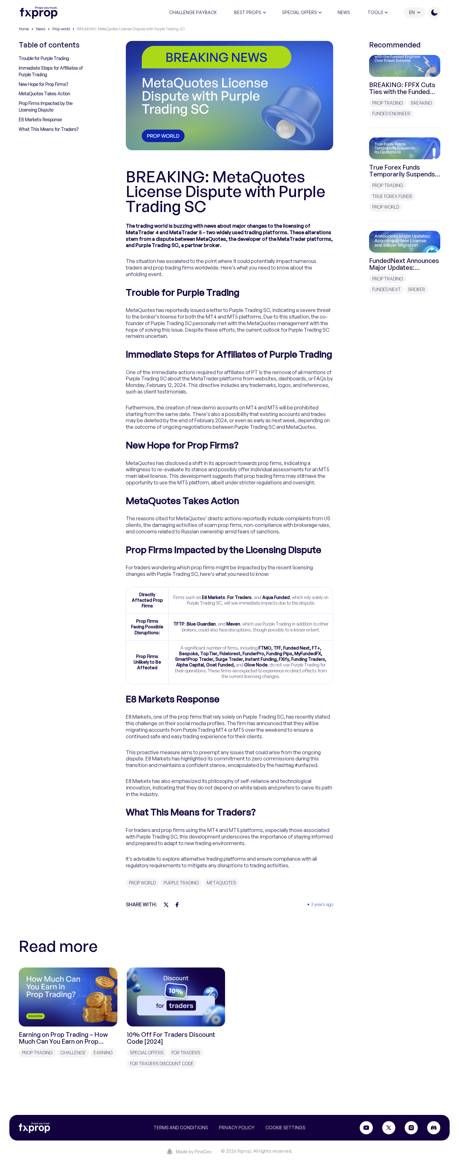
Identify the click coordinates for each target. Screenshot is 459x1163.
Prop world (61, 29)
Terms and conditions (181, 1127)
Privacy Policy (236, 1127)
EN (412, 12)
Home (24, 29)
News (40, 29)
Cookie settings (285, 1127)
